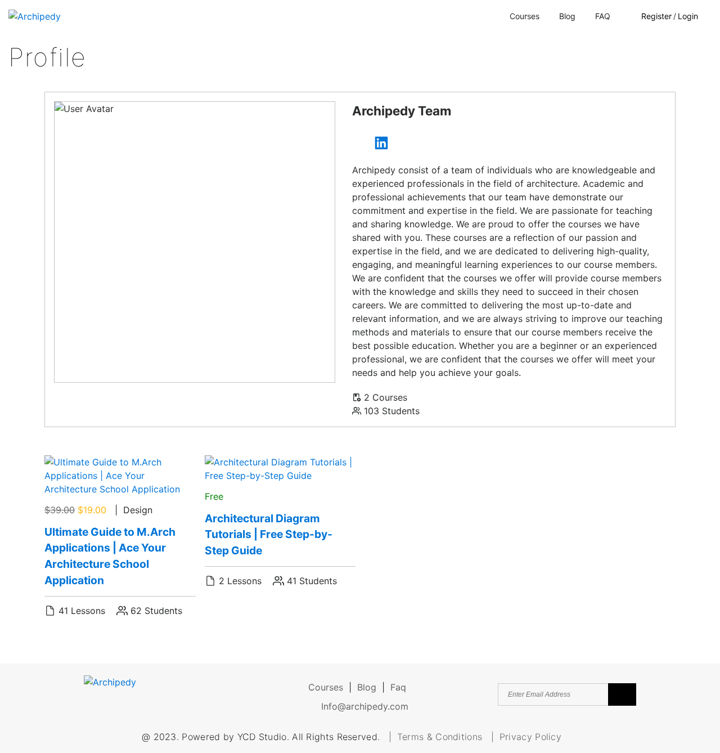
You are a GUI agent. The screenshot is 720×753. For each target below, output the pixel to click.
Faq (398, 687)
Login (688, 16)
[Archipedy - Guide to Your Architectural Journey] (34, 15)
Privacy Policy (530, 736)
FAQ (602, 16)
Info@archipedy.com (363, 706)
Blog (567, 16)
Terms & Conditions (441, 736)
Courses (524, 16)
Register (656, 16)
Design (137, 510)
